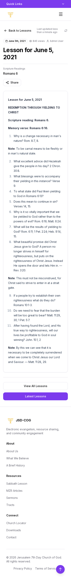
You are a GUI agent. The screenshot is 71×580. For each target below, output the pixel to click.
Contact (11, 537)
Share (14, 82)
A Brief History (15, 465)
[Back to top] (60, 569)
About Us (12, 451)
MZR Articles (14, 490)
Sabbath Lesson (16, 483)
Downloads (13, 530)
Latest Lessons (35, 396)
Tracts (10, 505)
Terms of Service (46, 568)
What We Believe (17, 458)
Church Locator (16, 523)
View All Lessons (35, 386)
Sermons (12, 497)
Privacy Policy (23, 568)
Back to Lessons (20, 30)
